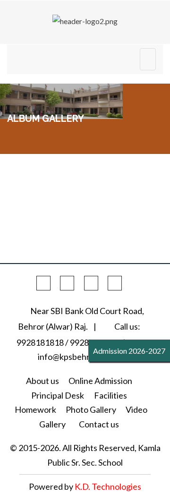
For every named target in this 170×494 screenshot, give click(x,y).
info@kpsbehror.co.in (77, 356)
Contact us (99, 424)
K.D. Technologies (108, 486)
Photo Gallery (91, 409)
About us (42, 380)
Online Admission (100, 380)
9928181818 (40, 342)
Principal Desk (57, 395)
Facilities (110, 395)
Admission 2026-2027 (129, 350)
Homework (35, 409)
